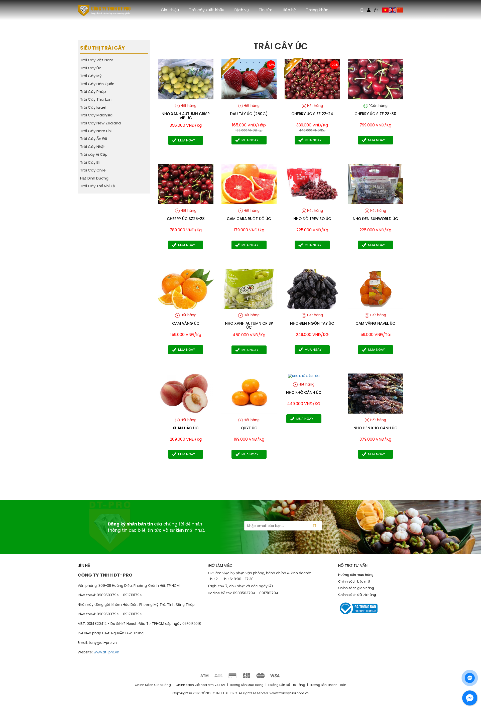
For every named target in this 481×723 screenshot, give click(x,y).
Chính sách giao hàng (356, 588)
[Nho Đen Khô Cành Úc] (375, 393)
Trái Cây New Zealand (100, 122)
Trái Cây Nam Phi (95, 130)
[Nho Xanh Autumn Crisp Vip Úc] (185, 79)
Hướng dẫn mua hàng (356, 574)
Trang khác (317, 10)
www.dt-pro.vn (106, 652)
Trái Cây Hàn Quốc (97, 83)
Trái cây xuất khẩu (206, 10)
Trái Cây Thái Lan (95, 99)
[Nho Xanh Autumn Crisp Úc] (249, 288)
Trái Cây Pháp (93, 91)
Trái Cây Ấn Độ (93, 138)
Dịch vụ (241, 10)
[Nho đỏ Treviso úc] (312, 184)
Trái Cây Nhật (92, 146)
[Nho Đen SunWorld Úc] (375, 184)
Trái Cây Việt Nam (96, 60)
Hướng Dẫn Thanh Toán (328, 685)
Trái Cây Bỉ (89, 162)
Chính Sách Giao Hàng (153, 685)
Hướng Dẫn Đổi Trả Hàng (286, 685)
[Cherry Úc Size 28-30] (375, 79)
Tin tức (266, 10)
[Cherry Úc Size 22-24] (312, 79)
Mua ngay (186, 140)
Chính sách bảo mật (354, 581)
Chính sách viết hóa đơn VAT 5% (200, 685)
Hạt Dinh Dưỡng (94, 177)
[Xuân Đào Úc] (185, 393)
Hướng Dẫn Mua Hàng (247, 685)
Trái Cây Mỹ (90, 75)
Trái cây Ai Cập (93, 154)
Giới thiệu (170, 10)
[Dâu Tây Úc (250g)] (249, 79)
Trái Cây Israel (93, 107)
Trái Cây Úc (90, 67)
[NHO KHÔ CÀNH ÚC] (304, 376)
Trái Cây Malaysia (96, 115)
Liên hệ (289, 10)
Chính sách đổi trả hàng (357, 594)
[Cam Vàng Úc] (185, 288)
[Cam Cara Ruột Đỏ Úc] (249, 184)
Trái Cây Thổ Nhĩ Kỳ (97, 186)
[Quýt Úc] (249, 393)
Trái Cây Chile (93, 170)
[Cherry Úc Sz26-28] (185, 184)
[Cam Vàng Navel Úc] (375, 288)
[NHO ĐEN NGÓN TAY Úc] (312, 288)
